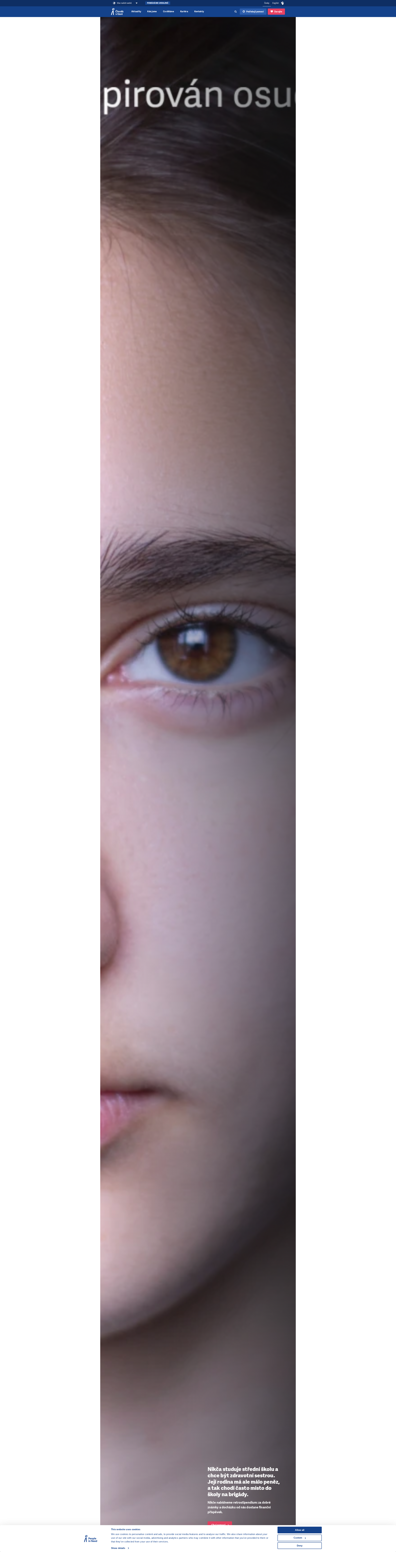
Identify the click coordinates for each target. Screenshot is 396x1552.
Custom (298, 1537)
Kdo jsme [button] (152, 11)
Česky (266, 3)
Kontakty (199, 11)
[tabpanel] (198, 784)
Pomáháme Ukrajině (157, 3)
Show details (118, 1548)
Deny (299, 1545)
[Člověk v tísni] (117, 11)
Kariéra (184, 11)
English (275, 3)
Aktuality (136, 11)
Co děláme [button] (168, 11)
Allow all (299, 1530)
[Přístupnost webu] (282, 3)
